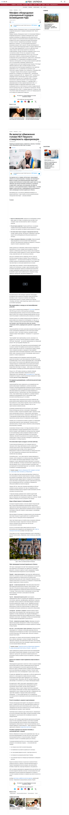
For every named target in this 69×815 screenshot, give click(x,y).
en (4, 1)
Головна (10, 131)
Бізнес (30, 4)
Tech (41, 7)
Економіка (30, 7)
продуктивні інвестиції (25, 727)
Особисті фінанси (36, 7)
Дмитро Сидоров (47, 159)
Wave (43, 4)
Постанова (31, 309)
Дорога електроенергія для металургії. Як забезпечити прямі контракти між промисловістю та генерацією (50, 165)
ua (2, 1)
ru (6, 1)
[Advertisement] (25, 209)
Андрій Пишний (12, 793)
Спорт (39, 4)
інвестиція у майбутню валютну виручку (22, 778)
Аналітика (19, 4)
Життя (35, 4)
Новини (14, 4)
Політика (25, 4)
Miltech (45, 7)
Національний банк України (22, 793)
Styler (47, 4)
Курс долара (25, 7)
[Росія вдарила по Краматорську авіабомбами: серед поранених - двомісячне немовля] (51, 18)
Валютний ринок (31, 793)
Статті (20, 131)
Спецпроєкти (53, 4)
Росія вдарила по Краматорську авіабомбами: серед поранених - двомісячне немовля (50, 26)
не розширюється (30, 374)
